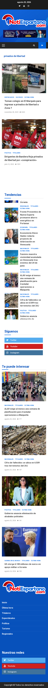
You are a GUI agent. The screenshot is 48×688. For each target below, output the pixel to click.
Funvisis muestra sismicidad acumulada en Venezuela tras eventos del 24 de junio (11, 257)
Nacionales (24, 248)
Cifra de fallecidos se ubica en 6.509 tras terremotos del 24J (11, 300)
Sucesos (19, 97)
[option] (24, 215)
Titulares (16, 153)
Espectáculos (8, 618)
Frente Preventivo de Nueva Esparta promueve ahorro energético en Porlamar (11, 215)
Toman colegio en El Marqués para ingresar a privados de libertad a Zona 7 (24, 78)
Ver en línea (42, 45)
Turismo (6, 628)
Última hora (29, 97)
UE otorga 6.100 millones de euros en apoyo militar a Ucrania (24, 541)
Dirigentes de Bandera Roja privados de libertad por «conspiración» (24, 134)
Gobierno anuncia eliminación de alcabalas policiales (11, 316)
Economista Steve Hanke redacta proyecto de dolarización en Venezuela (11, 236)
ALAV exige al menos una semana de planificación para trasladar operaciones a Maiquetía (11, 280)
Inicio (4, 602)
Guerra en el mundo (12, 560)
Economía (24, 227)
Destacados (9, 97)
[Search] (34, 45)
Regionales (24, 206)
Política (7, 153)
